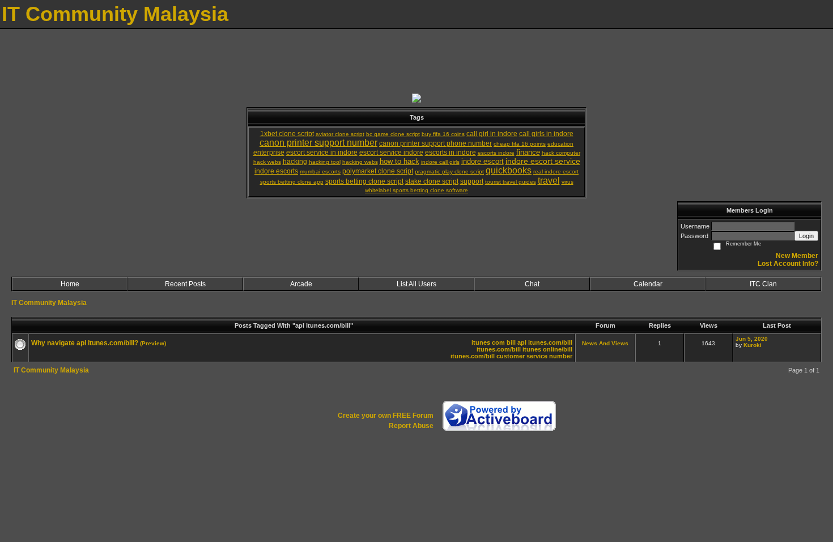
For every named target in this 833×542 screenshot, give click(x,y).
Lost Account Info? (788, 264)
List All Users (416, 284)
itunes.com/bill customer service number (511, 356)
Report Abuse (411, 426)
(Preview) (153, 343)
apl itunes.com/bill (544, 342)
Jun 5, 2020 (752, 339)
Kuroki (752, 345)
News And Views (605, 343)
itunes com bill (493, 342)
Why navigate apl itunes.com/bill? (84, 343)
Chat (532, 284)
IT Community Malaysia (49, 303)
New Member (797, 256)
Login (806, 235)
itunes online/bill (547, 349)
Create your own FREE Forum (386, 416)
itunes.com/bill (499, 349)
